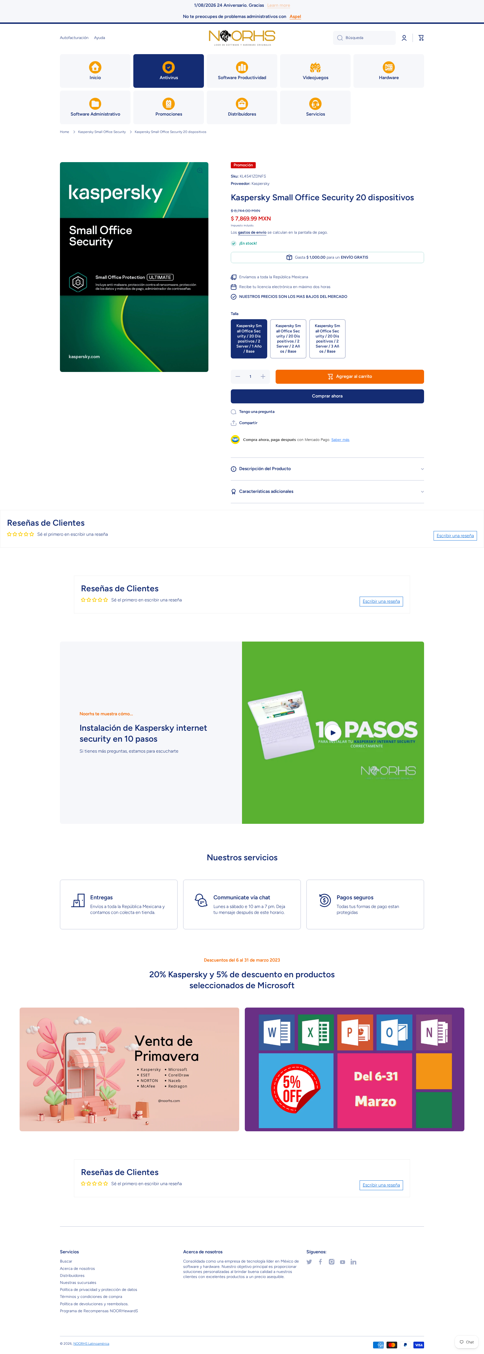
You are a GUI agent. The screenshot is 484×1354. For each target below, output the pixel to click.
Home (64, 132)
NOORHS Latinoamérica (91, 1344)
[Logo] (242, 37)
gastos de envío (252, 232)
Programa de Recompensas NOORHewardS (99, 1311)
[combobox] (364, 38)
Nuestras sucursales (78, 1282)
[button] (421, 38)
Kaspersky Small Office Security (102, 132)
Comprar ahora (327, 396)
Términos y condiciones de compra (91, 1296)
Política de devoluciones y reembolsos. (94, 1304)
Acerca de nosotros (77, 1268)
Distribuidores (72, 1275)
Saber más (340, 439)
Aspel (295, 16)
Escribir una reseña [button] (455, 535)
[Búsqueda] (338, 38)
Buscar (66, 1261)
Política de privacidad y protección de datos (98, 1289)
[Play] (333, 733)
